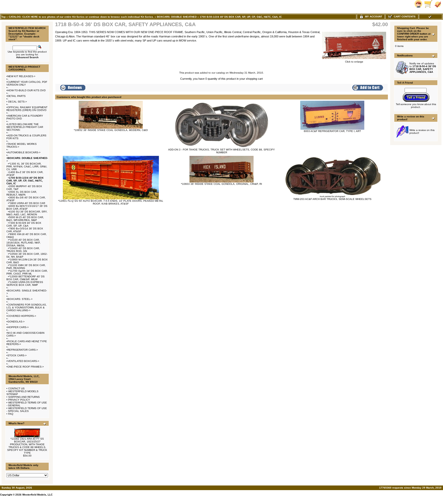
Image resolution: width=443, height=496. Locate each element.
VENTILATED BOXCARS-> (23, 361)
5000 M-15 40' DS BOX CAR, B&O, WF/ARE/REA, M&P (25, 218)
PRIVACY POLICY (19, 399)
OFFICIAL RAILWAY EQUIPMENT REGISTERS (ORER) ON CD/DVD (26, 109)
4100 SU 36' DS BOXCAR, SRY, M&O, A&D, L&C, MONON (26, 213)
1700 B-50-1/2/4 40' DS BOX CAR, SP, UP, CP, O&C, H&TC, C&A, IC (241, 16)
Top (3, 16)
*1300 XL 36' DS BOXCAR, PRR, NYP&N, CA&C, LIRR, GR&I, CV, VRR (26, 166)
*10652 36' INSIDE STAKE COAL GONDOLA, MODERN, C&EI (111, 130)
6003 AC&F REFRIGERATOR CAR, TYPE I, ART (332, 131)
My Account (373, 16)
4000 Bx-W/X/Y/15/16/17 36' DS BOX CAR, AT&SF (26, 207)
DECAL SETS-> (17, 101)
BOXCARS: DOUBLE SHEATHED (177, 16)
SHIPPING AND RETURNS (24, 397)
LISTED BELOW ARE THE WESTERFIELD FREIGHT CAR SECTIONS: (24, 127)
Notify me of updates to (422, 67)
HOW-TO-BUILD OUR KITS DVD (26, 90)
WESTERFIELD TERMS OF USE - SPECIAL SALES (26, 409)
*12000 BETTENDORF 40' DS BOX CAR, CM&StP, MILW (25, 278)
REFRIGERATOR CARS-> (22, 349)
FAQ (10, 413)
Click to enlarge (354, 61)
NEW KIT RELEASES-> (21, 76)
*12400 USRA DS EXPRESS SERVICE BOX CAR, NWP (24, 283)
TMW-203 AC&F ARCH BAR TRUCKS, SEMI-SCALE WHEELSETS (332, 199)
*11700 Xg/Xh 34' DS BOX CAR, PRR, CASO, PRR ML (27, 272)
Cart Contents (404, 16)
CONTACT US (16, 388)
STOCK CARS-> (17, 355)
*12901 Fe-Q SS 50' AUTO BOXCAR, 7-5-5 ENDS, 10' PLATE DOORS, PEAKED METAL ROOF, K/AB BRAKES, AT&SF (110, 202)
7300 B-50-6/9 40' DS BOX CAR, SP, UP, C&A (23, 224)
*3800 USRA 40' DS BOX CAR (27, 203)
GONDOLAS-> (16, 321)
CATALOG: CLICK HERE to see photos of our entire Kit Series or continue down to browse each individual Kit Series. (81, 16)
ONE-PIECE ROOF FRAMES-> (25, 366)
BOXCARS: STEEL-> (20, 299)
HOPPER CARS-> (18, 327)
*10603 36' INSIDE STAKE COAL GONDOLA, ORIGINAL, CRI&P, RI (221, 184)
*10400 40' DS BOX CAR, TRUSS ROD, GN (23, 249)
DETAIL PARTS (16, 96)
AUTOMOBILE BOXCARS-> (24, 152)
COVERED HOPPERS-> (21, 316)
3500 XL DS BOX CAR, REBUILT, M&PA (21, 193)
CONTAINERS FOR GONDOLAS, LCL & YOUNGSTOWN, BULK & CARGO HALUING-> (26, 307)
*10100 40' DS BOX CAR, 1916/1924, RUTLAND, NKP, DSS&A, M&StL (23, 242)
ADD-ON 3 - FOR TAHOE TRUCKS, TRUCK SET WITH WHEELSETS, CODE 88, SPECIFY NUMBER (221, 151)
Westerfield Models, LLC (37, 494)
